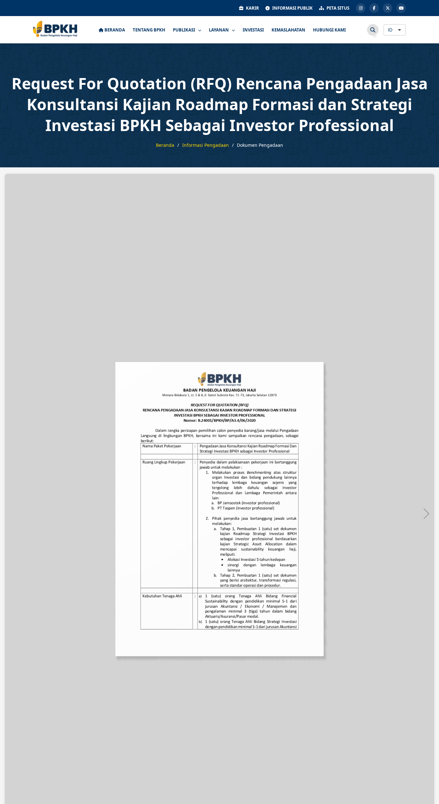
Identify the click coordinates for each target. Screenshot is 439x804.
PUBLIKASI (184, 30)
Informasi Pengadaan (205, 145)
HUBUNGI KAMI (329, 30)
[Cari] (373, 30)
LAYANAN (219, 30)
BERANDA (114, 30)
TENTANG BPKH (149, 30)
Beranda (165, 145)
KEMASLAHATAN (288, 30)
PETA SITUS (338, 8)
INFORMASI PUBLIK (292, 8)
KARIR (252, 8)
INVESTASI (253, 30)
